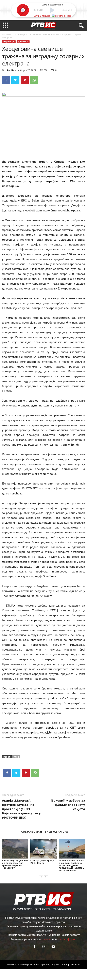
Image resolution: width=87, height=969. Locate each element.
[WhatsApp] (34, 80)
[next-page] (46, 877)
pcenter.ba (74, 964)
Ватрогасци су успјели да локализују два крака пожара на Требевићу (15, 864)
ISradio (10, 70)
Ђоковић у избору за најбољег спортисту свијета (68, 804)
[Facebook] (6, 80)
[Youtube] (53, 947)
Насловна (6, 34)
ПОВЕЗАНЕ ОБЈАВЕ (30, 831)
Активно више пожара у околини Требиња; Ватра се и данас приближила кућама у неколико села (72, 865)
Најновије (20, 34)
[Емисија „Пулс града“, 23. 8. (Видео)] (43, 849)
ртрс (16, 757)
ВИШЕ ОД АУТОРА (56, 831)
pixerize (59, 964)
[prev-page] (41, 877)
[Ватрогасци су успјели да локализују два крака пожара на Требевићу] (15, 849)
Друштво (23, 41)
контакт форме (66, 939)
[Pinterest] (25, 80)
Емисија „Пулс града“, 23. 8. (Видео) (42, 861)
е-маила (46, 939)
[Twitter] (15, 80)
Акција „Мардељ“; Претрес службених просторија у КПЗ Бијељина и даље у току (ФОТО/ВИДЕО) (21, 808)
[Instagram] (44, 947)
